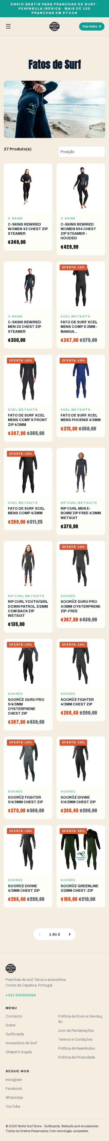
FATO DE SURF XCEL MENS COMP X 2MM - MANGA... (79, 326)
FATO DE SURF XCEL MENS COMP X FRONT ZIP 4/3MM (27, 419)
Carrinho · (91, 26)
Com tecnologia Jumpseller (68, 1131)
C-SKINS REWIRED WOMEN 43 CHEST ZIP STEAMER (28, 228)
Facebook (14, 1089)
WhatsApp (14, 1098)
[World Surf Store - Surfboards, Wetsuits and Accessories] (54, 26)
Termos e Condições (75, 1039)
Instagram (14, 1080)
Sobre (10, 1025)
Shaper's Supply (19, 1052)
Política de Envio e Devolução (80, 1019)
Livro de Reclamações (76, 1031)
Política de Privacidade (76, 1057)
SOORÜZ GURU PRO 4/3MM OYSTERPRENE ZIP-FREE (80, 606)
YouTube (13, 1106)
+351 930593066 (21, 995)
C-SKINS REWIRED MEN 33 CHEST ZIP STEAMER (24, 326)
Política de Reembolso (76, 1048)
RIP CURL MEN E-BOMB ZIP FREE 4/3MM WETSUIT (81, 513)
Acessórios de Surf (21, 1043)
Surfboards (15, 1034)
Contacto (14, 1016)
